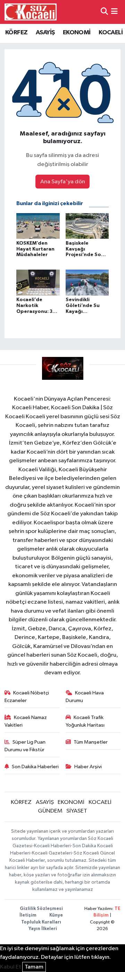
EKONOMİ (77, 32)
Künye (56, 915)
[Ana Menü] (114, 12)
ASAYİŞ (45, 32)
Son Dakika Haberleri (35, 766)
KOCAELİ (111, 32)
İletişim (27, 915)
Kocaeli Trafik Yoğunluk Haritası (85, 721)
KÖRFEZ (16, 32)
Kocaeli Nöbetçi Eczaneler (27, 696)
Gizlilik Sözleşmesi (41, 909)
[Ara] (104, 12)
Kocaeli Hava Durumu (85, 696)
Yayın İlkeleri (42, 929)
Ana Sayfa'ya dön (62, 182)
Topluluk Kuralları (41, 922)
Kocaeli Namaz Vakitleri (26, 721)
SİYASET (76, 811)
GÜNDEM (50, 811)
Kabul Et (10, 967)
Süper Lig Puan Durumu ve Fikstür (25, 745)
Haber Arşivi (88, 766)
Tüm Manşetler (91, 742)
